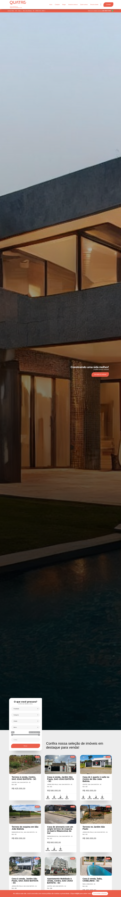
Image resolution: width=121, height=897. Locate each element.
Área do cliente (94, 4)
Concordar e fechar (100, 893)
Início (50, 4)
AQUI (77, 893)
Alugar (64, 4)
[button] (25, 709)
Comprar (57, 4)
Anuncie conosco (73, 4)
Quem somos (84, 4)
